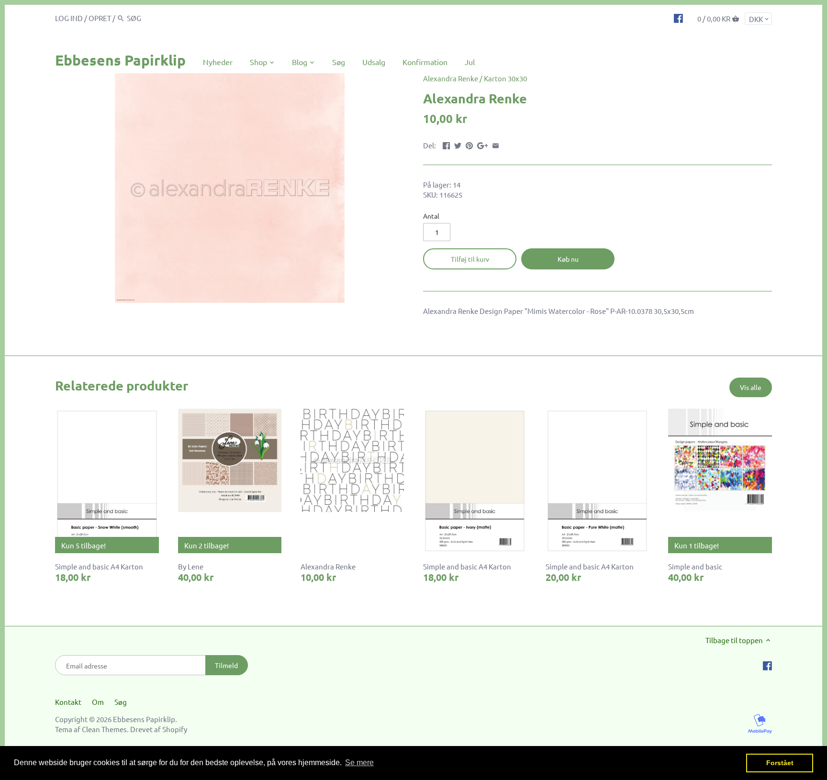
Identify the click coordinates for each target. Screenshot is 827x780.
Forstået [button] (779, 763)
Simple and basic (695, 566)
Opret (100, 17)
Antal (431, 216)
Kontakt (68, 701)
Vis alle (750, 387)
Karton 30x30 (505, 78)
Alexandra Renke (450, 78)
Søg (120, 701)
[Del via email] (495, 144)
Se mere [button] (359, 762)
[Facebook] (678, 18)
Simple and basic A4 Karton (99, 566)
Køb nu (568, 259)
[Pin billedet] (469, 144)
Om (98, 701)
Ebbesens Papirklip (120, 60)
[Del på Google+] (482, 144)
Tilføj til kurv (470, 259)
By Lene (190, 566)
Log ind (69, 17)
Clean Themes (104, 729)
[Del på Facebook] (446, 144)
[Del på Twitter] (457, 144)
